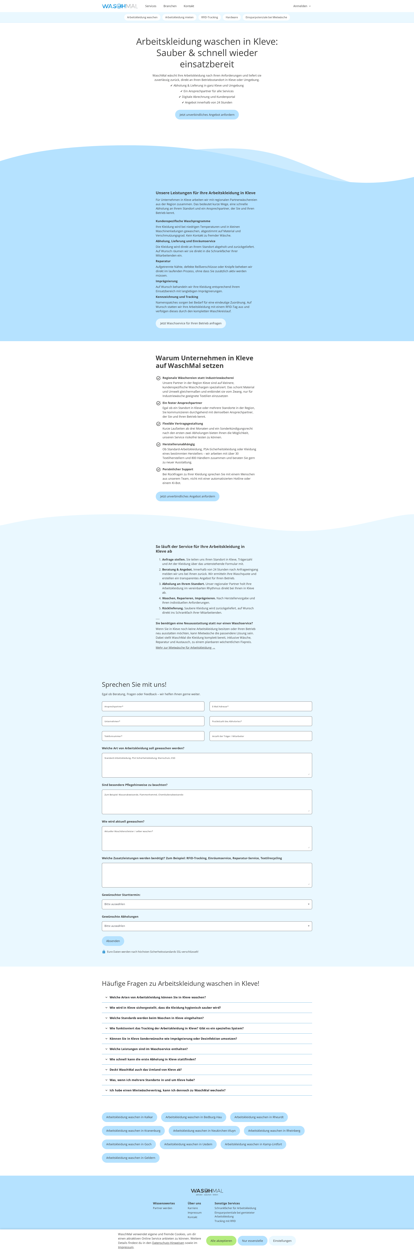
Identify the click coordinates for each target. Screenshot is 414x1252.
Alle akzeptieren (221, 1241)
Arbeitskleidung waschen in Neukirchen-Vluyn (204, 1131)
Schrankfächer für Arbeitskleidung (235, 1208)
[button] (207, 997)
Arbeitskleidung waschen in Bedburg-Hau (194, 1117)
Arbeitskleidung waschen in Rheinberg (274, 1131)
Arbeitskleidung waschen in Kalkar (129, 1117)
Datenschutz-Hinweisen (168, 1243)
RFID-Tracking (209, 17)
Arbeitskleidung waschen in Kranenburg (133, 1131)
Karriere (193, 1208)
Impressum (126, 1247)
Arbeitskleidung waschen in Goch (129, 1144)
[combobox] (261, 721)
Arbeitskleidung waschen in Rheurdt (258, 1117)
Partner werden (162, 1208)
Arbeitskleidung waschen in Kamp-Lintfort (253, 1144)
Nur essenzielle (252, 1241)
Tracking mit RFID (225, 1221)
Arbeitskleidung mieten (179, 17)
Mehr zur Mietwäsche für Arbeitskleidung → (185, 647)
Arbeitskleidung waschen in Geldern (130, 1158)
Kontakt (189, 6)
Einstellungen (282, 1241)
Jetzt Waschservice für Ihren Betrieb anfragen (191, 323)
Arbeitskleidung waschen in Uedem (188, 1144)
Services (150, 6)
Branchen (170, 6)
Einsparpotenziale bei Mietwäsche (266, 17)
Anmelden (300, 6)
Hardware (232, 17)
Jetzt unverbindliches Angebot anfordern (207, 115)
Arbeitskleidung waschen (142, 17)
